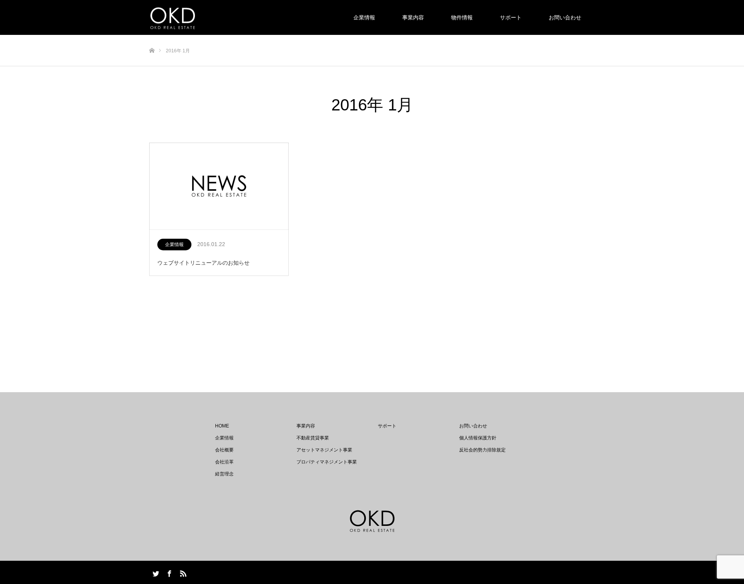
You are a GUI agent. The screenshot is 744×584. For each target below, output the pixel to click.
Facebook (168, 572)
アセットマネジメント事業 (324, 450)
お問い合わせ (565, 17)
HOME (222, 426)
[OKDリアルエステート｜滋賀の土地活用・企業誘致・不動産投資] (172, 17)
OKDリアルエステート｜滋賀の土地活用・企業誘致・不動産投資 (388, 572)
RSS (182, 572)
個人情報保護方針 (477, 438)
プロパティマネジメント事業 (326, 462)
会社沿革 (224, 462)
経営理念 (224, 474)
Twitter (155, 572)
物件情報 (462, 17)
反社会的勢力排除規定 (482, 450)
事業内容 (413, 17)
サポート (511, 17)
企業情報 (364, 17)
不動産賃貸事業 (312, 438)
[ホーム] (151, 38)
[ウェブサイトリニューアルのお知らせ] (219, 187)
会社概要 (224, 450)
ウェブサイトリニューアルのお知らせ (203, 263)
